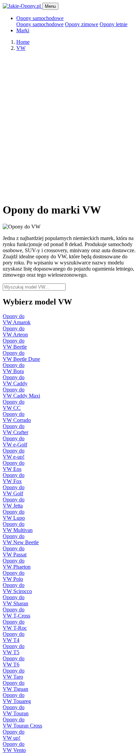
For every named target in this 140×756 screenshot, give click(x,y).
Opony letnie (113, 24)
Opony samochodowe (40, 24)
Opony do (17, 319)
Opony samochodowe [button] (40, 18)
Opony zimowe (81, 24)
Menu (50, 6)
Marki (22, 30)
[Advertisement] (70, 127)
